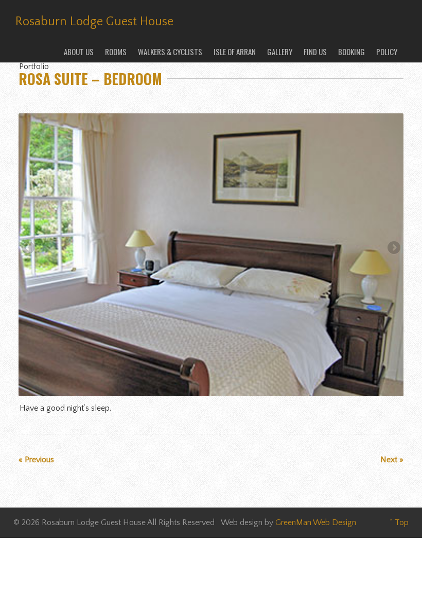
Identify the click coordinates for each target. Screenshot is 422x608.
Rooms (116, 51)
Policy (386, 51)
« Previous (36, 459)
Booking (351, 51)
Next (393, 248)
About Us (79, 51)
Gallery (279, 51)
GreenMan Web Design (315, 522)
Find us (315, 51)
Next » (391, 459)
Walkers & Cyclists (170, 51)
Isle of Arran (235, 51)
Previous (29, 248)
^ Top (399, 522)
